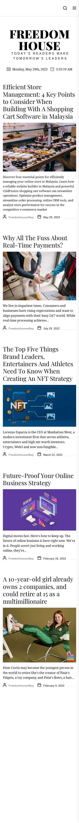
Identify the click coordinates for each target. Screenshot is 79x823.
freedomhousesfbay (21, 217)
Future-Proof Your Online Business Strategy (38, 479)
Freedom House (39, 39)
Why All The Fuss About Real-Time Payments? (35, 241)
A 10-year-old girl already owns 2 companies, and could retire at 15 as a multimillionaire (38, 590)
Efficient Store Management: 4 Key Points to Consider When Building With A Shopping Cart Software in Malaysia (39, 101)
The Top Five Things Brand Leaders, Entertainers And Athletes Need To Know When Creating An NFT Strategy (38, 363)
